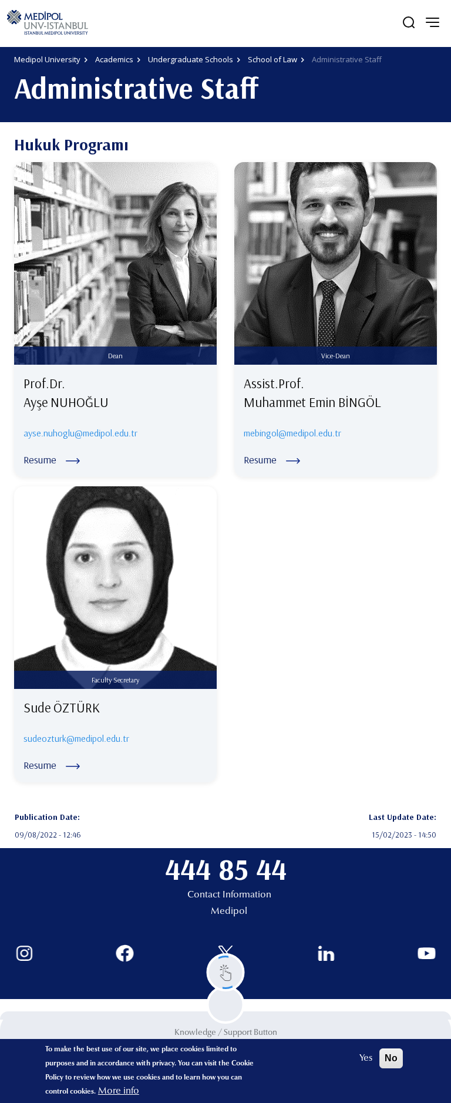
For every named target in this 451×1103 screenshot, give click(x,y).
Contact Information (229, 895)
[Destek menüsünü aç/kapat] (226, 972)
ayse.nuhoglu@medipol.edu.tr (80, 433)
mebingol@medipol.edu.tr (292, 433)
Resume (39, 459)
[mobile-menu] (432, 22)
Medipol (229, 911)
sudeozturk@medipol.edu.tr (76, 738)
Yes (365, 1058)
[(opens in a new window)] (24, 953)
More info (118, 1091)
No (391, 1058)
